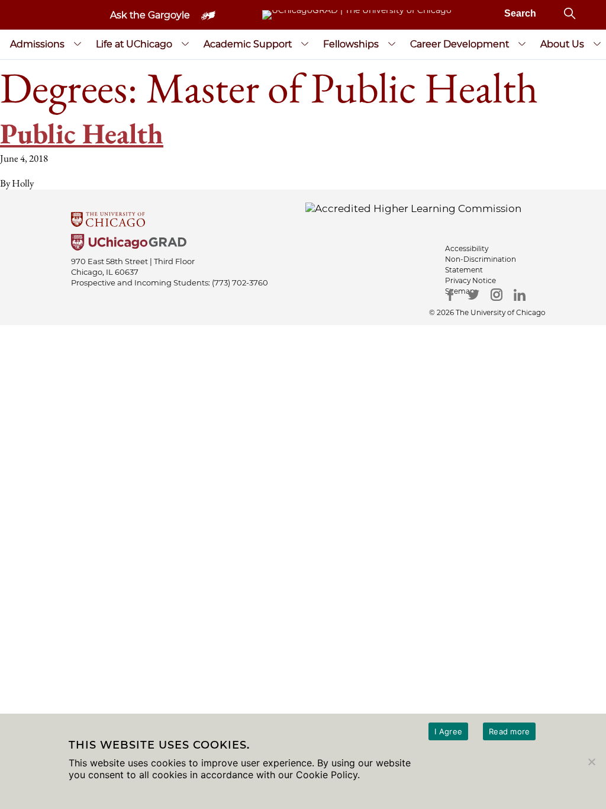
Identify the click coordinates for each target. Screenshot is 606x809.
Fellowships (351, 44)
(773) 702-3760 (240, 282)
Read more (509, 731)
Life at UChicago (134, 44)
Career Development (459, 44)
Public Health (81, 133)
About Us (562, 44)
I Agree (448, 731)
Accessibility (466, 248)
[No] (591, 762)
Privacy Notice (470, 280)
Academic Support (248, 44)
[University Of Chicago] (303, 220)
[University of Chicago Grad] (303, 243)
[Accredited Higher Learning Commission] (413, 207)
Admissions (37, 44)
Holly (23, 183)
